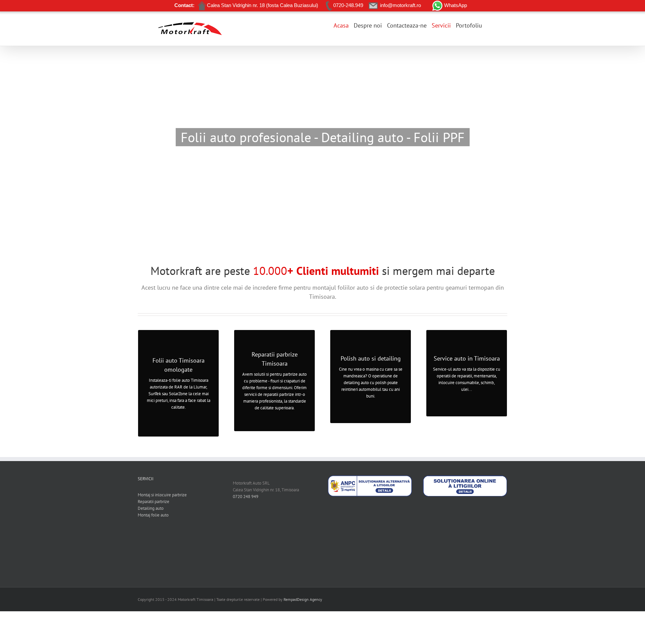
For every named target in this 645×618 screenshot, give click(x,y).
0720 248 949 (245, 496)
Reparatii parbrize (153, 501)
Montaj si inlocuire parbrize (162, 495)
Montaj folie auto (153, 515)
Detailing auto (151, 508)
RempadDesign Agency (303, 599)
